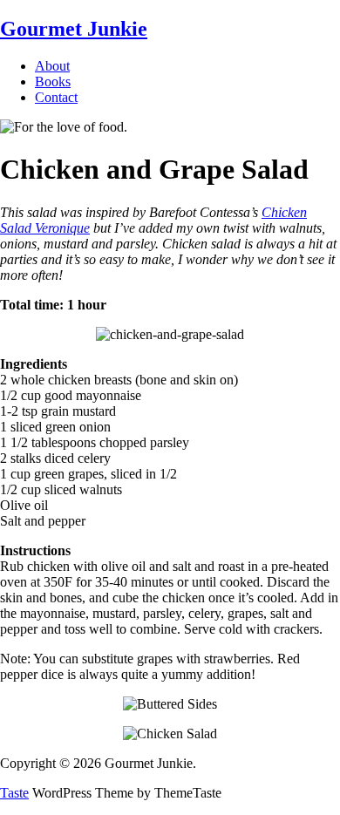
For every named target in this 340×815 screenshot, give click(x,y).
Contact (56, 97)
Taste (14, 792)
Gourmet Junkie (73, 28)
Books (53, 81)
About (52, 65)
